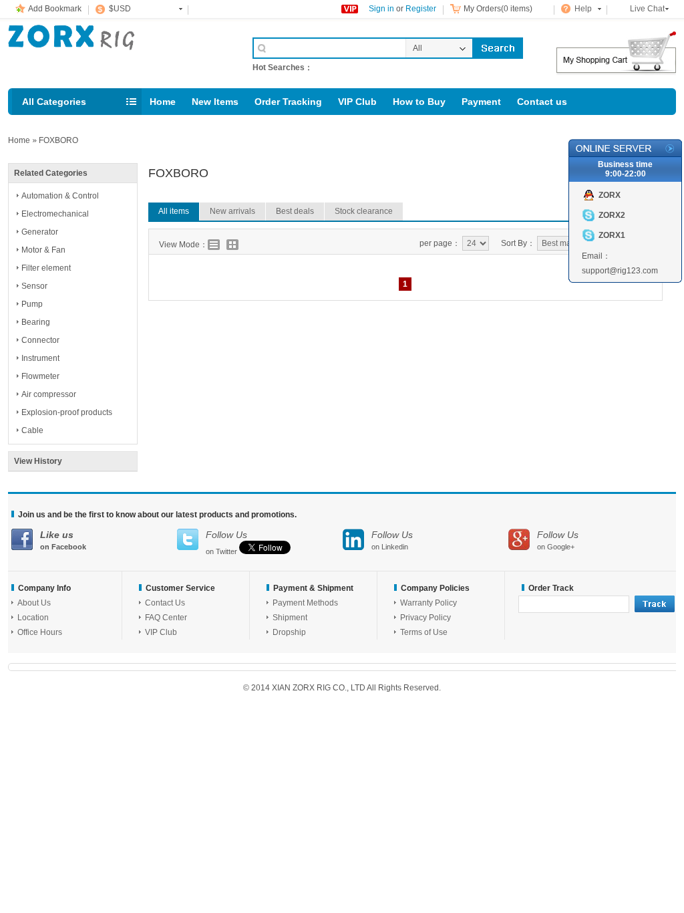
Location (33, 617)
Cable (32, 430)
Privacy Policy (425, 617)
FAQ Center (166, 617)
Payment (481, 101)
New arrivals (232, 211)
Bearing (35, 322)
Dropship (289, 632)
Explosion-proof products (66, 412)
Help (583, 8)
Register (420, 8)
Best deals (295, 211)
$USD (120, 8)
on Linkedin (392, 540)
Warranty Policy (428, 603)
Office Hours (39, 632)
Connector (40, 340)
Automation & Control (60, 196)
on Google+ (557, 540)
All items (173, 211)
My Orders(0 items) (498, 8)
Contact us (542, 101)
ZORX (609, 195)
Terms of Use (424, 632)
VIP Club (357, 101)
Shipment (290, 617)
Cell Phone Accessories (116, 52)
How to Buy (419, 101)
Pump (32, 304)
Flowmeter (40, 376)
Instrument (40, 358)
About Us (34, 603)
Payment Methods (305, 603)
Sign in (381, 8)
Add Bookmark (54, 8)
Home (163, 101)
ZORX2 (611, 215)
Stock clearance (364, 211)
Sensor (34, 286)
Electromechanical (55, 214)
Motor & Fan (43, 250)
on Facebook (63, 540)
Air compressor (48, 394)
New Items (215, 101)
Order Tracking (288, 101)
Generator (39, 232)
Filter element (46, 268)
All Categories (54, 101)
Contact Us (165, 603)
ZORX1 (611, 235)
